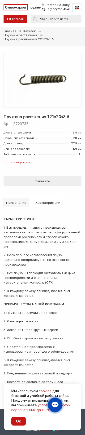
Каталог (29, 31)
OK (18, 421)
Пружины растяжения (21, 35)
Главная (10, 31)
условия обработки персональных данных (41, 407)
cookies (45, 391)
